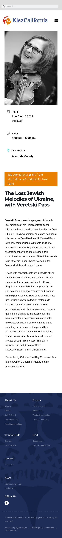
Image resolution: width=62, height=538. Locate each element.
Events (37, 400)
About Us (10, 400)
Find (35, 434)
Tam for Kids (12, 434)
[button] (56, 20)
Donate (9, 458)
